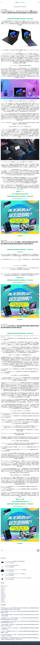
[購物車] (38, 2)
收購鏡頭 (2, 599)
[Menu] (1, 2)
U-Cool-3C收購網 (9, 642)
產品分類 (2, 601)
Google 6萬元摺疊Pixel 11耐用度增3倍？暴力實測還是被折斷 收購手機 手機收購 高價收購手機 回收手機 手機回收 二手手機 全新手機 (20, 625)
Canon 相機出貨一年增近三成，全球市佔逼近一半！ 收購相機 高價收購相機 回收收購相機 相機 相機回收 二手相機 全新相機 (20, 628)
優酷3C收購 (2, 9)
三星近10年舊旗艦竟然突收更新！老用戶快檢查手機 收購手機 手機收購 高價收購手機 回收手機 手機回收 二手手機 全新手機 (20, 615)
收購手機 (2, 589)
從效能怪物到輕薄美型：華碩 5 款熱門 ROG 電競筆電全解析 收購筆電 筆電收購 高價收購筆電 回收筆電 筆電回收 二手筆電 (19, 612)
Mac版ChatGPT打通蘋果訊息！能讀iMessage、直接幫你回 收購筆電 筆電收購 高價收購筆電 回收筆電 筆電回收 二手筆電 (19, 632)
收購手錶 (2, 591)
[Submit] (38, 550)
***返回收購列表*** (20, 235)
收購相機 (2, 593)
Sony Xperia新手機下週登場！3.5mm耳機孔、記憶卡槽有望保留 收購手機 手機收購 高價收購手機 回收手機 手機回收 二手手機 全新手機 (20, 635)
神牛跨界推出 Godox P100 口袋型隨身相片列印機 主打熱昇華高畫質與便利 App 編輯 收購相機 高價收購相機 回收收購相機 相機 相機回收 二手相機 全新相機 (20, 608)
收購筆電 (5, 9)
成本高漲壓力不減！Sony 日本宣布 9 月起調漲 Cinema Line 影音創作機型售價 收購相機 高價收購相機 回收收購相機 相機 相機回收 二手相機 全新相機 (20, 618)
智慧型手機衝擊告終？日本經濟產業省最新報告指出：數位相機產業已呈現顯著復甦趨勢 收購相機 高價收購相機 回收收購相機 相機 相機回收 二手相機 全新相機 (20, 638)
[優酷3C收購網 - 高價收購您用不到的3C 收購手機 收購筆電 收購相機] (20, 2)
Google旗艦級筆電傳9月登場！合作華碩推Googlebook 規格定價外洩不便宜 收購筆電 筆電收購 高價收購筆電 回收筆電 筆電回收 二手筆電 (20, 622)
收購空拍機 (3, 595)
